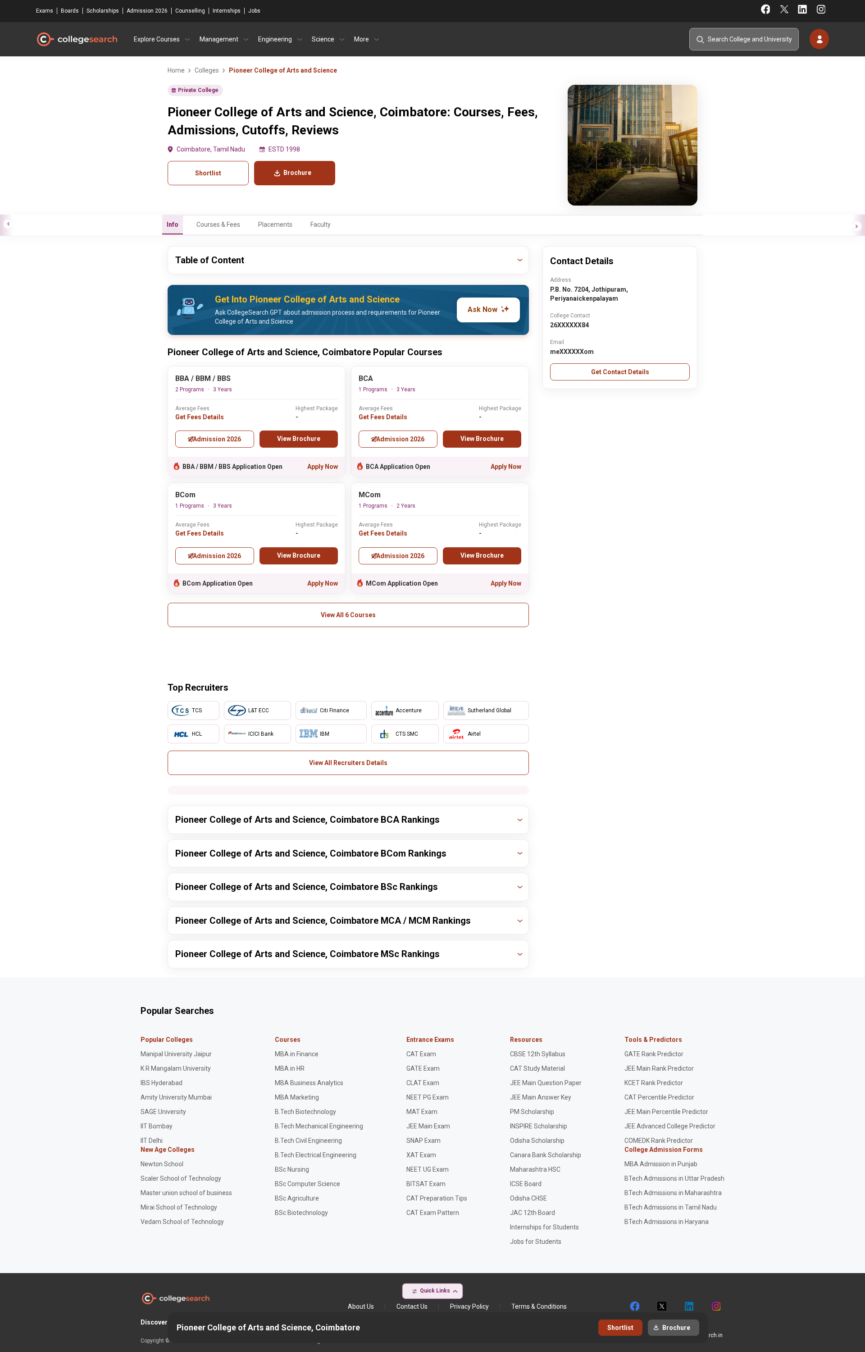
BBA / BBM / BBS (203, 378)
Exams (44, 11)
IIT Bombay (157, 1126)
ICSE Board (526, 1183)
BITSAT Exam (426, 1183)
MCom (370, 494)
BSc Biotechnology (301, 1212)
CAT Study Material (537, 1068)
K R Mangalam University (176, 1068)
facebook (634, 1306)
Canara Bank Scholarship (545, 1155)
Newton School (162, 1164)
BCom (185, 494)
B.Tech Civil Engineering (308, 1140)
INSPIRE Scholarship (538, 1126)
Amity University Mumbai (176, 1097)
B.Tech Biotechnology (305, 1111)
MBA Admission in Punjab (660, 1164)
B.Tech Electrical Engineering (315, 1155)
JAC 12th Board (532, 1212)
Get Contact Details (620, 372)
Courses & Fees (218, 224)
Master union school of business (186, 1192)
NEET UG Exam (427, 1169)
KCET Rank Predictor (653, 1082)
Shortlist (208, 173)
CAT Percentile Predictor (659, 1097)
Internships (227, 11)
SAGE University (163, 1111)
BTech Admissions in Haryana (666, 1221)
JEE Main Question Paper (546, 1082)
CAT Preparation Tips (436, 1198)
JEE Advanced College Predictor (669, 1126)
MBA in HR (290, 1068)
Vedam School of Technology (182, 1221)
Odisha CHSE (528, 1198)
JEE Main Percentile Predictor (666, 1111)
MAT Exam (421, 1111)
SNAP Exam (423, 1140)
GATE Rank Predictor (653, 1054)
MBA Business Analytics (309, 1082)
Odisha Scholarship (537, 1140)
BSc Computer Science (307, 1183)
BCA (366, 378)
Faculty (320, 224)
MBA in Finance (297, 1054)
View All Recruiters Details (348, 762)
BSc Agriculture (297, 1198)
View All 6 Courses (348, 615)
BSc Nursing (292, 1169)
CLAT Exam (422, 1082)
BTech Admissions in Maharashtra (673, 1192)
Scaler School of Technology (181, 1178)
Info (172, 224)
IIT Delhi (152, 1140)
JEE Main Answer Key (540, 1097)
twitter (661, 1306)
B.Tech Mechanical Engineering (319, 1126)
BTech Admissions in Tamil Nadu (670, 1207)
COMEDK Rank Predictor (658, 1140)
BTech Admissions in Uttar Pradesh (674, 1178)
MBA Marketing (297, 1097)
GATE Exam (423, 1068)
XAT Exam (421, 1155)
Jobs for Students (535, 1241)
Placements (275, 224)
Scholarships (102, 11)
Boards (70, 11)
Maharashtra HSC (535, 1169)
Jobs (254, 11)
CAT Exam (421, 1054)
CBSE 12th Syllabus (537, 1054)
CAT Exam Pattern (432, 1212)
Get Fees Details (199, 417)
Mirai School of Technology (179, 1207)
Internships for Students (544, 1227)
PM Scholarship (532, 1111)
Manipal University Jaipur (176, 1054)
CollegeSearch (76, 39)
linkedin (688, 1306)
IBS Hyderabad (161, 1082)
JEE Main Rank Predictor (659, 1068)
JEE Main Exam (428, 1126)
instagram (715, 1306)
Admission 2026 (147, 11)
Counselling (190, 11)
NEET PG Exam (427, 1097)
